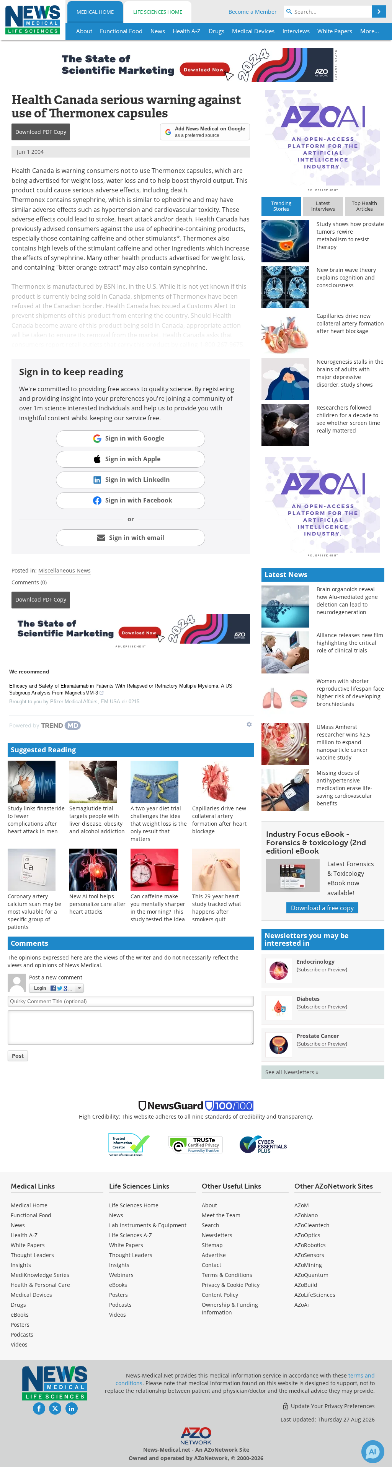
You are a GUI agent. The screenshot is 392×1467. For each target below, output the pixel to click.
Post (18, 1055)
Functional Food (31, 1215)
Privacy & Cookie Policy (231, 1284)
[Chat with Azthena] (372, 1451)
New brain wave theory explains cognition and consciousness (346, 277)
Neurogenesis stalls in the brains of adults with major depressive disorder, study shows (350, 373)
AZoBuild (305, 1284)
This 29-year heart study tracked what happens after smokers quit (216, 908)
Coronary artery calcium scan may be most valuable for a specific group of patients (34, 911)
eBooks (20, 1314)
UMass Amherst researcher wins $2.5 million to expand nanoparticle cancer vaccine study (343, 742)
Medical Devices (31, 1294)
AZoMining (308, 1265)
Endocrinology (316, 961)
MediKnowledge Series (40, 1274)
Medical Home (95, 11)
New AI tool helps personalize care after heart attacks (97, 904)
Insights (21, 1265)
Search (210, 1225)
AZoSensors (309, 1255)
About (209, 1205)
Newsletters (217, 1235)
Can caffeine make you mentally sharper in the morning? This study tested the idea (158, 908)
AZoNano (306, 1215)
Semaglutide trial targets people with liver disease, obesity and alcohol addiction (97, 820)
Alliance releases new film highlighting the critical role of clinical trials (350, 642)
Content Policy (220, 1294)
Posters (20, 1324)
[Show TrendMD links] (249, 724)
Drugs (18, 1304)
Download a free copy (322, 908)
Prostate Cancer (318, 1035)
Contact (211, 1265)
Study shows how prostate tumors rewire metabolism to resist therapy (350, 235)
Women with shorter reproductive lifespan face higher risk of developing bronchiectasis (350, 692)
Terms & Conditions (227, 1274)
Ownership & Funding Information (230, 1308)
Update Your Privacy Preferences (332, 1406)
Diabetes (308, 998)
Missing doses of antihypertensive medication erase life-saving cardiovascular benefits (344, 788)
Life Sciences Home (157, 11)
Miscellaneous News (64, 570)
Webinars (121, 1274)
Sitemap (212, 1245)
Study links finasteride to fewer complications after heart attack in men (36, 820)
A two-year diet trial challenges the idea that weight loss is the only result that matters (159, 823)
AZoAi (301, 1304)
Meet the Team (221, 1215)
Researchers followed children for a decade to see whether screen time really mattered (348, 419)
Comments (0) (29, 582)
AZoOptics (307, 1235)
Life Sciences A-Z (130, 1235)
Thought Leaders (32, 1255)
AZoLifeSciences (314, 1294)
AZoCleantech (312, 1225)
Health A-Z (24, 1235)
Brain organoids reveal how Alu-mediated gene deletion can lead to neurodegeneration (347, 600)
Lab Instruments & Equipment (147, 1225)
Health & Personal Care (40, 1284)
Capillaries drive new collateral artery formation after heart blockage (219, 820)
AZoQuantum (311, 1274)
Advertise (214, 1255)
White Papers (28, 1245)
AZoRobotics (310, 1245)
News (18, 1225)
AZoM (301, 1205)
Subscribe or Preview (322, 969)
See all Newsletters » (291, 1072)
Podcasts (22, 1334)
